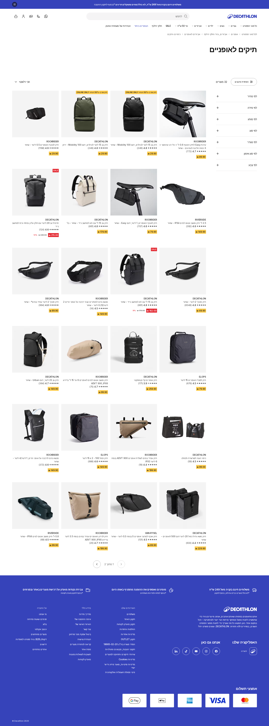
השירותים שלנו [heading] (128, 608)
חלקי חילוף (157, 26)
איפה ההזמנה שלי (82, 619)
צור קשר (87, 629)
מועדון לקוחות (84, 659)
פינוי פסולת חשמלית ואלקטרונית (120, 672)
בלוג (45, 624)
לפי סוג (253, 130)
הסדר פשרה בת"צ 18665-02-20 (119, 644)
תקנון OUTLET (128, 639)
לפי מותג (252, 119)
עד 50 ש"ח (182, 26)
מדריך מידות (85, 614)
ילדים (210, 26)
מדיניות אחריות (128, 634)
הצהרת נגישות (84, 639)
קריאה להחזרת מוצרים (80, 644)
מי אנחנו (43, 614)
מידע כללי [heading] (86, 608)
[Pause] (14, 4)
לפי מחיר (252, 96)
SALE (168, 26)
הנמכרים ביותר (141, 26)
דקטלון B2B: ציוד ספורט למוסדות (31, 639)
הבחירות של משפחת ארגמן (118, 26)
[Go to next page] (97, 564)
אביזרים (198, 26)
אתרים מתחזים (40, 649)
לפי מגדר (252, 142)
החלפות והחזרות (127, 629)
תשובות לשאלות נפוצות (80, 654)
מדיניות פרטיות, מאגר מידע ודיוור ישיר (119, 666)
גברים (233, 26)
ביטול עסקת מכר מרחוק (80, 634)
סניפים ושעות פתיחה (36, 619)
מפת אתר (86, 649)
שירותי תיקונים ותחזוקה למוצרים (120, 654)
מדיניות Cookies (127, 659)
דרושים (43, 644)
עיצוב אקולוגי (41, 629)
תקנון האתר (129, 619)
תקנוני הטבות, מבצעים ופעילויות (120, 649)
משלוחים (131, 614)
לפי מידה (252, 107)
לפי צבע (253, 165)
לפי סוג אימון (250, 153)
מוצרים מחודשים (39, 634)
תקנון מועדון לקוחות (126, 624)
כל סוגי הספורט (249, 26)
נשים (221, 26)
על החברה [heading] (42, 608)
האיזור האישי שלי (83, 624)
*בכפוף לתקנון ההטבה (137, 4)
